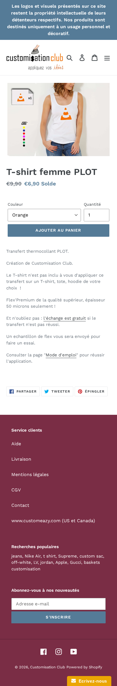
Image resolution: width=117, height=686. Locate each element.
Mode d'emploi (61, 355)
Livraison (21, 459)
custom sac (91, 556)
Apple (61, 562)
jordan (46, 562)
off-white (21, 562)
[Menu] (107, 57)
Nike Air (33, 556)
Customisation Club (47, 667)
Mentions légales (30, 474)
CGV (16, 490)
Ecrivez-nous (91, 681)
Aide (16, 443)
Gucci (75, 562)
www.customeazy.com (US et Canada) (53, 520)
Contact (20, 505)
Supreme (67, 556)
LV (36, 562)
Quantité (92, 204)
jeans (16, 556)
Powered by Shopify (84, 667)
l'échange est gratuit (64, 318)
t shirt (49, 556)
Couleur (15, 204)
